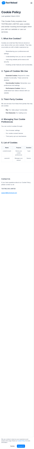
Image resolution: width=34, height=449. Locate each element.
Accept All (21, 446)
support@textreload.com (9, 193)
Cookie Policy (21, 440)
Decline (12, 446)
